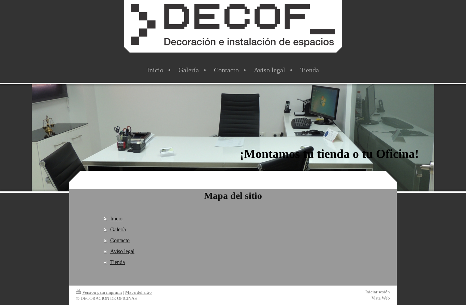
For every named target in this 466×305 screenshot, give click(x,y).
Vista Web (381, 298)
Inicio (116, 218)
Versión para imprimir (102, 292)
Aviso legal (122, 251)
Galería (118, 229)
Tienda (117, 262)
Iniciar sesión (377, 291)
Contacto (120, 240)
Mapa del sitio (138, 292)
